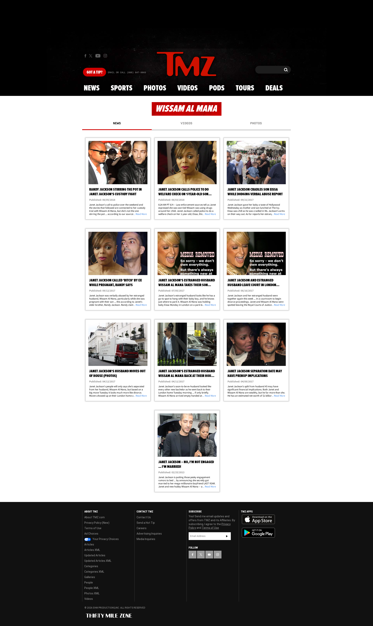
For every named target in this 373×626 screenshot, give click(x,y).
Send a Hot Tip (146, 522)
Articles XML (92, 549)
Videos (187, 88)
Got (94, 72)
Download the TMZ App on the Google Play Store (258, 533)
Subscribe (227, 536)
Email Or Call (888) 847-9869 (127, 72)
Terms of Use (92, 528)
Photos (155, 88)
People (88, 582)
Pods (216, 88)
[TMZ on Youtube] (98, 56)
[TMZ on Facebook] (85, 56)
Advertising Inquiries (149, 533)
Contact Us (144, 517)
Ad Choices (91, 533)
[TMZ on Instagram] (105, 56)
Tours (245, 88)
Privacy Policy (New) (96, 522)
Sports (121, 88)
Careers (141, 528)
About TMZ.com (94, 517)
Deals (274, 88)
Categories (91, 566)
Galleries (89, 577)
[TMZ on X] (91, 56)
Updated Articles (94, 555)
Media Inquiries (146, 539)
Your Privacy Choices (105, 539)
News (91, 88)
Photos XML (91, 593)
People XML (91, 588)
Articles (89, 544)
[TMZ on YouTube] (209, 554)
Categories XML (94, 571)
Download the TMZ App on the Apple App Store (258, 519)
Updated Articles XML (97, 560)
